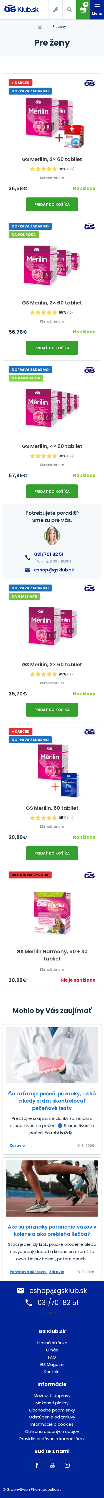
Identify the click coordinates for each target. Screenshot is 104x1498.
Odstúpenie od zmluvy (52, 1417)
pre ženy (59, 26)
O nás (52, 1350)
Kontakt (52, 1372)
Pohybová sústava (28, 1271)
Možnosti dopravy (52, 1395)
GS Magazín (52, 1364)
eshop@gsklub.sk (54, 570)
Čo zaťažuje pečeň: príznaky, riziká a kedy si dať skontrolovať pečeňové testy (52, 1100)
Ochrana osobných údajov (52, 1431)
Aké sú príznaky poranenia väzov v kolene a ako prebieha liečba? (52, 1230)
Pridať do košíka (52, 204)
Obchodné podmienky (52, 1410)
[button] (69, 9)
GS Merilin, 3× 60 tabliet (52, 302)
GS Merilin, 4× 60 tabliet (52, 446)
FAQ (52, 1357)
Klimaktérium (52, 177)
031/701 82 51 (49, 554)
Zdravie (17, 1145)
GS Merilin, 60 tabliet (52, 807)
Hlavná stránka (52, 1343)
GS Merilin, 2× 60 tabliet (52, 159)
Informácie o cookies (52, 1424)
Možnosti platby (52, 1403)
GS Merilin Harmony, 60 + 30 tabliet (52, 955)
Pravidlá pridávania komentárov (52, 1439)
